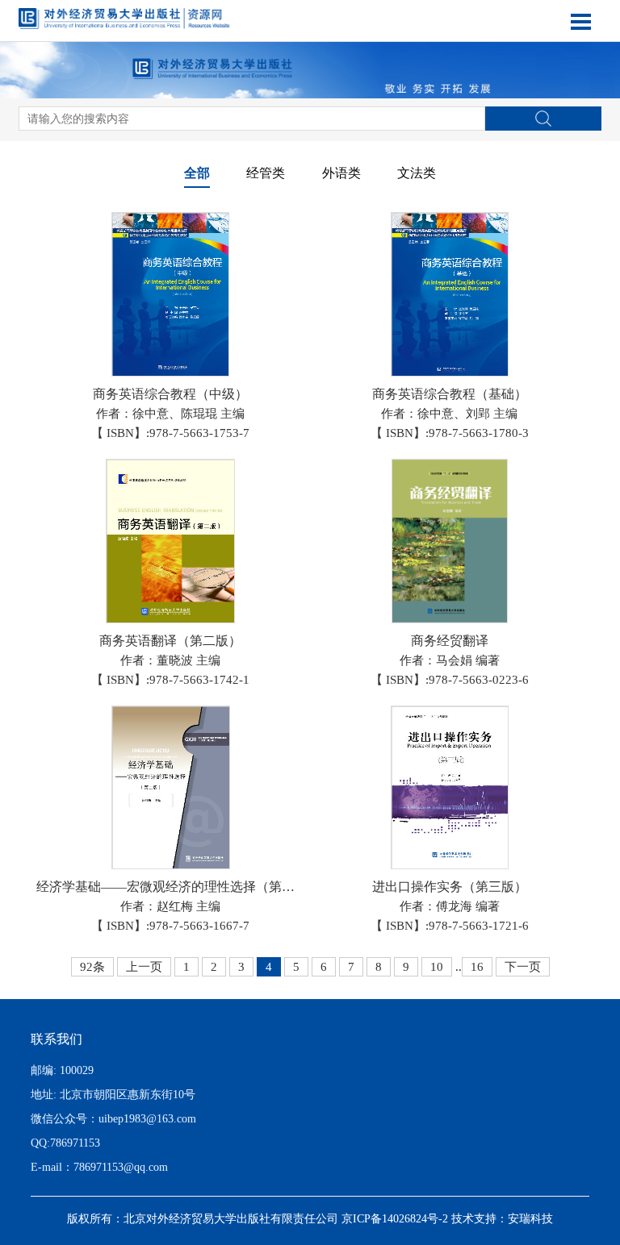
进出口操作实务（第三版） (449, 886)
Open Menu (581, 22)
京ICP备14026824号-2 (394, 1219)
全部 (197, 173)
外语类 (341, 173)
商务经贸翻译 (449, 640)
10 (436, 966)
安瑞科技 (530, 1219)
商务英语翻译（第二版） (170, 640)
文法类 (416, 173)
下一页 (523, 966)
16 (477, 966)
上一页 (144, 966)
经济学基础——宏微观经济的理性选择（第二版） (178, 886)
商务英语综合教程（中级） (170, 394)
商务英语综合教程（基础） (449, 394)
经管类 (265, 173)
